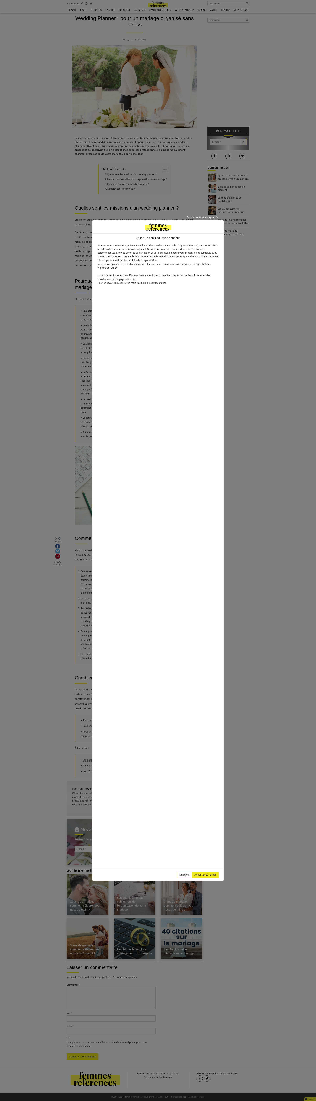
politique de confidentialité (151, 283)
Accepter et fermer (205, 874)
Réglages (184, 874)
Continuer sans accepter (201, 217)
